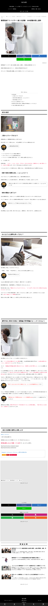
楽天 (7, 454)
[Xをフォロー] (12, 515)
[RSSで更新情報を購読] (35, 517)
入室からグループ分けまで (18, 95)
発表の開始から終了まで (17, 99)
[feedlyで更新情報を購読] (12, 517)
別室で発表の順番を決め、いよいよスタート (21, 97)
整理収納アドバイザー (5, 480)
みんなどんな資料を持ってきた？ (18, 101)
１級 (21, 480)
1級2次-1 (2, 434)
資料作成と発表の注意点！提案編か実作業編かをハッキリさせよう (24, 103)
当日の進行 (14, 94)
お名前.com (24, 602)
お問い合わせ (24, 600)
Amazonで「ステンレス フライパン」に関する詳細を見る (14, 452)
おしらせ (39, 600)
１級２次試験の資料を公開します (18, 105)
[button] (44, 324)
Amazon (4, 454)
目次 (22, 92)
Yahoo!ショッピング (13, 454)
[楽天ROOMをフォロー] (35, 515)
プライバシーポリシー (8, 600)
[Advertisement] (24, 81)
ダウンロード (7, 434)
